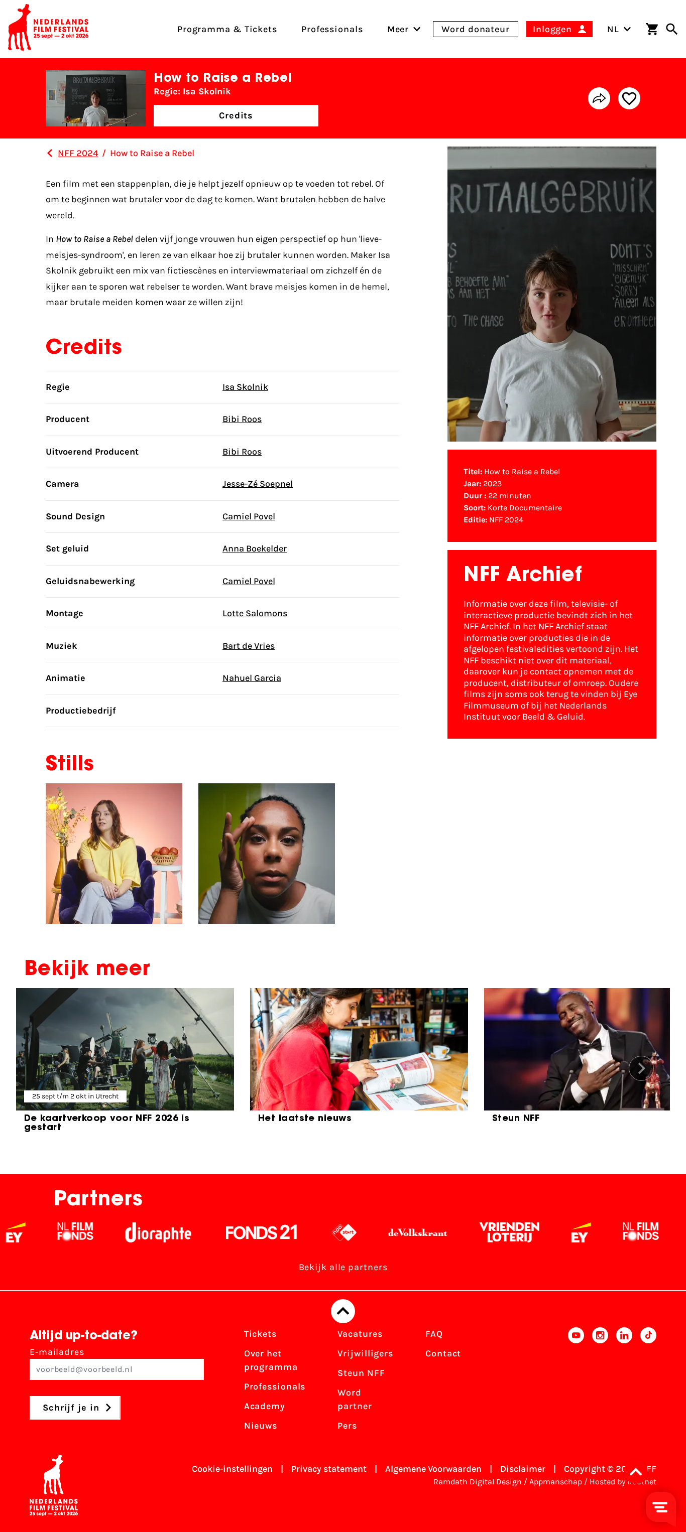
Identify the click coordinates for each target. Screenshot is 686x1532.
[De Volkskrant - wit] (384, 1232)
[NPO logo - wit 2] (310, 1232)
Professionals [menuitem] (332, 29)
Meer (398, 29)
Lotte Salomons (254, 613)
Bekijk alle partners (343, 1267)
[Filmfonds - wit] (42, 1232)
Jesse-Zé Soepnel (257, 483)
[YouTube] (576, 1383)
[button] (639, 1472)
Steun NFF (361, 1372)
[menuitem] (398, 29)
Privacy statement (329, 1468)
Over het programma (271, 1360)
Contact (443, 1353)
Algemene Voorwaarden (433, 1468)
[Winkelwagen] (652, 29)
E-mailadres (57, 1351)
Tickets (260, 1333)
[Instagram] (600, 1383)
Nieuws (260, 1425)
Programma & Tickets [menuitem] (227, 29)
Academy (264, 1406)
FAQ (434, 1333)
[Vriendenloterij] (476, 1232)
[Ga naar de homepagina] (48, 29)
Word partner (354, 1399)
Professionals (275, 1386)
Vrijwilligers (365, 1353)
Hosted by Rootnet (623, 1481)
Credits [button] (236, 115)
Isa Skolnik (245, 386)
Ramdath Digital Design (477, 1481)
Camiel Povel (248, 516)
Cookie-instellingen (232, 1468)
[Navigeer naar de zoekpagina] (672, 29)
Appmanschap (555, 1481)
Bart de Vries (248, 645)
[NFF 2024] (50, 153)
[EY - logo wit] (547, 1232)
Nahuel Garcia (251, 677)
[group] (125, 1064)
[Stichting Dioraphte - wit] (125, 1232)
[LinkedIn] (624, 1383)
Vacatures (359, 1333)
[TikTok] (648, 1383)
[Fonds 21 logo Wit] (228, 1232)
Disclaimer (522, 1468)
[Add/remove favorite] (629, 98)
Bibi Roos (242, 419)
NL (613, 29)
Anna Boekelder (254, 548)
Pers (347, 1425)
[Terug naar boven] (343, 1311)
